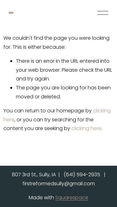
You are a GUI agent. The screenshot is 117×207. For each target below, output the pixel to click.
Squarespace (71, 197)
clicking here (86, 128)
